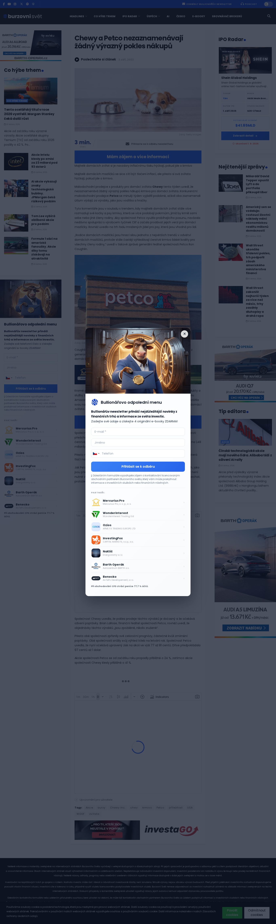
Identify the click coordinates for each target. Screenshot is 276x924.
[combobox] (96, 453)
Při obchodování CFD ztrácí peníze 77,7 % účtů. (119, 586)
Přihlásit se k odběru (138, 466)
